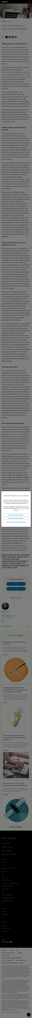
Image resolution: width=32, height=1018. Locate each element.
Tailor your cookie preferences (16, 522)
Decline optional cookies (16, 518)
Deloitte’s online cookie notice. (21, 509)
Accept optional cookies (16, 515)
